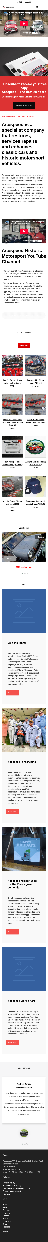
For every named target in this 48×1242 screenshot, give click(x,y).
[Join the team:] (24, 611)
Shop (5, 1224)
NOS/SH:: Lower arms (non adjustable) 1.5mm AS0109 (12, 422)
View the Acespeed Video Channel (23, 315)
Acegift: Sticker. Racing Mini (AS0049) (35, 463)
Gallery (6, 1216)
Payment (6, 1194)
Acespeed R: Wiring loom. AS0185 (35, 381)
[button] (21, 572)
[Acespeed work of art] (24, 969)
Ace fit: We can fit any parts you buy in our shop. (12, 383)
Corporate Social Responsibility (16, 1188)
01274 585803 (25, 2)
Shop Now (24, 345)
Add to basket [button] (35, 375)
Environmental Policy (12, 1186)
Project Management (12, 1191)
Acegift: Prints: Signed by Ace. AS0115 (12, 502)
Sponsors (7, 1221)
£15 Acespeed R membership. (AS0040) (12, 463)
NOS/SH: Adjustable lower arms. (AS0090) (35, 421)
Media (5, 1218)
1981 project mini (24, 567)
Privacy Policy (9, 1183)
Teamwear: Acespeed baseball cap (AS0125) (35, 502)
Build (5, 1205)
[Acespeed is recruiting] (24, 730)
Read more (12, 375)
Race (5, 1207)
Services (6, 1210)
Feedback (7, 1227)
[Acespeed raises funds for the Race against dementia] (24, 849)
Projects (6, 1213)
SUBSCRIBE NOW (24, 106)
